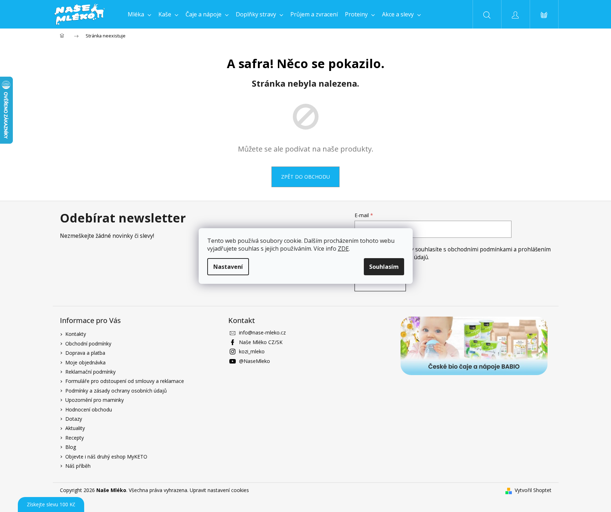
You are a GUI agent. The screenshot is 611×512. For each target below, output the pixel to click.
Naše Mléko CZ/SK (260, 342)
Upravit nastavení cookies (219, 490)
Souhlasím (384, 267)
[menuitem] (139, 14)
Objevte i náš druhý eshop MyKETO (106, 456)
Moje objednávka (85, 362)
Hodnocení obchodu (88, 409)
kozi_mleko (252, 351)
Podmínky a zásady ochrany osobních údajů (116, 390)
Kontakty (75, 334)
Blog (70, 447)
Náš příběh (78, 465)
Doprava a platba (85, 352)
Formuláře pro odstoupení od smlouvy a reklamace (124, 381)
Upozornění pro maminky (94, 399)
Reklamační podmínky (90, 371)
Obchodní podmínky (88, 343)
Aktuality (75, 428)
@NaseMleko (254, 361)
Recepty (74, 437)
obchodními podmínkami (481, 249)
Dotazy (73, 418)
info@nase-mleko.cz (262, 332)
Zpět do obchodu (305, 176)
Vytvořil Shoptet (533, 490)
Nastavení (228, 267)
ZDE (343, 248)
